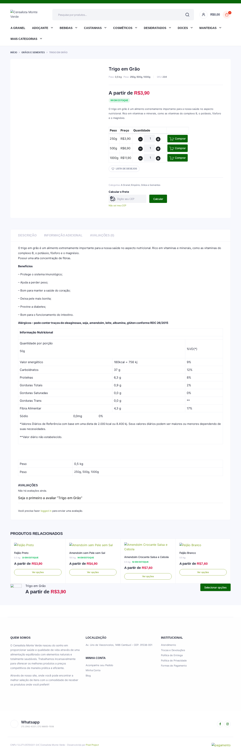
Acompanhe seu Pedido (99, 665)
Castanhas (93, 28)
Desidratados (155, 28)
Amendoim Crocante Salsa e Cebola (146, 557)
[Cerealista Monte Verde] (25, 15)
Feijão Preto (21, 552)
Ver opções (38, 572)
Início (13, 52)
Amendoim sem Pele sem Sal (87, 552)
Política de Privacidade (174, 660)
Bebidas (66, 28)
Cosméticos (122, 28)
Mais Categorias (24, 38)
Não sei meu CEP (118, 205)
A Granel (18, 28)
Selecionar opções (215, 587)
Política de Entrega (172, 655)
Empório (135, 185)
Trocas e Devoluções (173, 650)
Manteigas (208, 28)
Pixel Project (92, 744)
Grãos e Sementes (33, 52)
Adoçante (40, 28)
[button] (124, 169)
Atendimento (168, 644)
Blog (88, 675)
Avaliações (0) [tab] (102, 235)
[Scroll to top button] (232, 744)
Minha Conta (93, 670)
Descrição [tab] (27, 235)
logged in (46, 510)
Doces (183, 28)
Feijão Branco (187, 552)
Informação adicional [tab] (63, 235)
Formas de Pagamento (174, 665)
